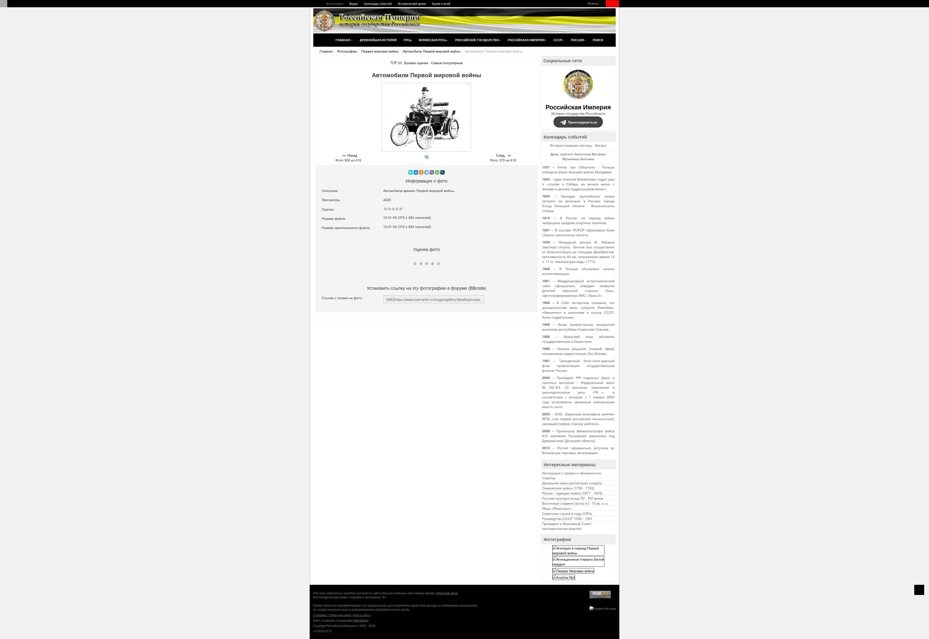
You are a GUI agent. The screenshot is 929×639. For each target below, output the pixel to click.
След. (500, 155)
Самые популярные (447, 62)
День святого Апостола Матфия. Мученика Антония (578, 156)
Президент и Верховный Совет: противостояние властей (567, 526)
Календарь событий (378, 3)
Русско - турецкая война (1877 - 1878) (572, 493)
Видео (353, 3)
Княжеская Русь (432, 40)
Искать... (594, 3)
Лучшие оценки (416, 62)
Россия (577, 40)
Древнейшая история (378, 40)
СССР (558, 40)
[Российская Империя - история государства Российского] (367, 20)
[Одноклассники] (421, 172)
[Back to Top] (919, 590)
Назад (352, 155)
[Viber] (432, 172)
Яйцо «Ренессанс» (557, 508)
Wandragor (361, 620)
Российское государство (477, 40)
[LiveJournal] (442, 172)
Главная (343, 40)
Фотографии (334, 3)
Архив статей (441, 3)
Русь (408, 40)
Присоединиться (582, 122)
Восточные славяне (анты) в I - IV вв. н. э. (575, 503)
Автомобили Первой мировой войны (431, 51)
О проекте (320, 615)
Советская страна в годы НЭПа (567, 513)
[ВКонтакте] (416, 172)
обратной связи (447, 593)
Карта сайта (361, 615)
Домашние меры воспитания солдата (572, 482)
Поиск (598, 40)
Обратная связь (340, 615)
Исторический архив (412, 3)
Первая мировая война (379, 51)
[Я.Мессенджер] (410, 172)
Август (601, 145)
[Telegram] (426, 172)
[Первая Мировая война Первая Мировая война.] (573, 570)
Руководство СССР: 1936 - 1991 (567, 518)
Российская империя (526, 40)
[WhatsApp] (437, 172)
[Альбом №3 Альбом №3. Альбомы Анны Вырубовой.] (563, 576)
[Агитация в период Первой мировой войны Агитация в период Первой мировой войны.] (578, 550)
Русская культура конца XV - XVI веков (572, 498)
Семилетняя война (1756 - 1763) (568, 488)
